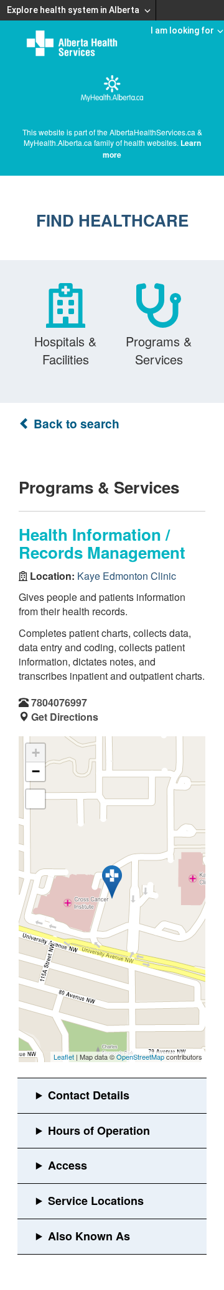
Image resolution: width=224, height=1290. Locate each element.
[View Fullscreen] (35, 799)
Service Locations (96, 1201)
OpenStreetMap (140, 1057)
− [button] (36, 771)
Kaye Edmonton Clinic (126, 576)
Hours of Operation (99, 1130)
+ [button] (36, 752)
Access (67, 1165)
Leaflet (64, 1057)
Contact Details (88, 1095)
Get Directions (64, 717)
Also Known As (89, 1236)
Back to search (74, 423)
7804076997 (59, 702)
